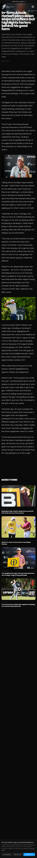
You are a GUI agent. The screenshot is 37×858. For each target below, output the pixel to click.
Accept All (29, 854)
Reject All (17, 854)
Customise (6, 854)
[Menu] (33, 7)
